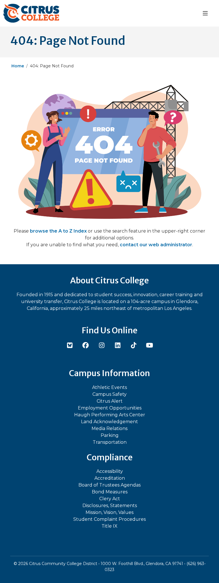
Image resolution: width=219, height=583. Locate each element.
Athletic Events (109, 387)
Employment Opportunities (109, 408)
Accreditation (109, 478)
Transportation (110, 442)
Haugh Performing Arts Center (109, 414)
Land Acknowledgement (109, 421)
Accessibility (109, 471)
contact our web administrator (156, 244)
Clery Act (109, 498)
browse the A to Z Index (58, 231)
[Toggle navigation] (205, 13)
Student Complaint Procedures (109, 519)
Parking (110, 435)
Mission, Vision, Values (109, 512)
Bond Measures (109, 492)
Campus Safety (109, 394)
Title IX (109, 526)
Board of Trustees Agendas (109, 485)
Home (17, 65)
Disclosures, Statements (109, 505)
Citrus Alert (110, 401)
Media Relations (109, 428)
